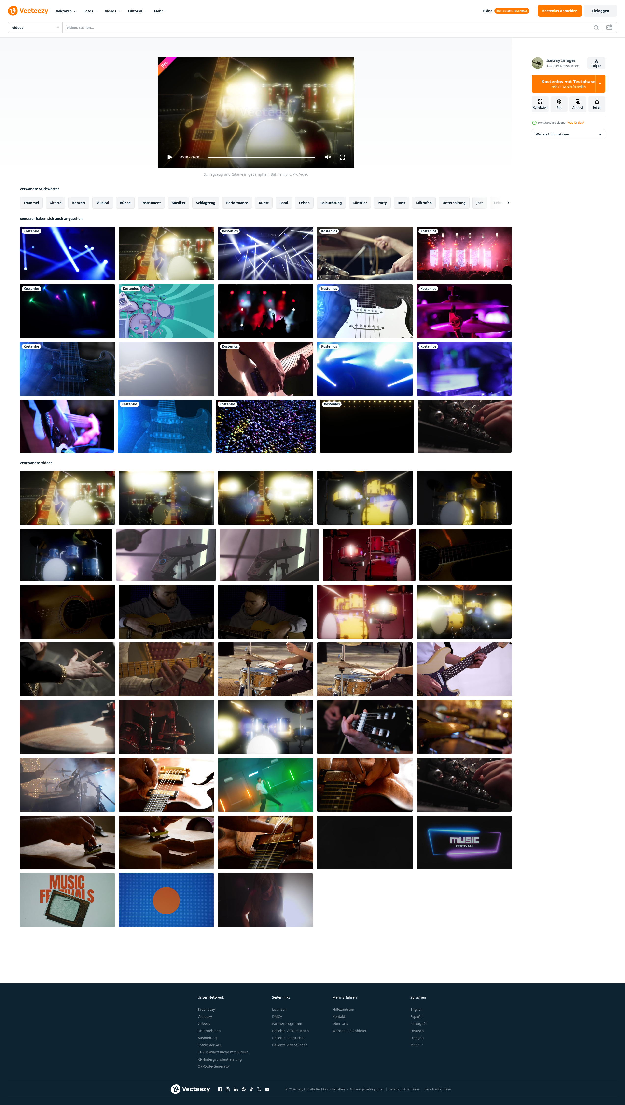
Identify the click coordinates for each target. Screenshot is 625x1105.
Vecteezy (205, 1016)
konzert (78, 202)
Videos (110, 11)
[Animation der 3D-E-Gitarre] (365, 311)
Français (417, 1038)
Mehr (158, 11)
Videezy (204, 1023)
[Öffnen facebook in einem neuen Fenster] (220, 1089)
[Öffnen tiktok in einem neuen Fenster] (251, 1089)
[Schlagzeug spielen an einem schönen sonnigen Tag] (265, 669)
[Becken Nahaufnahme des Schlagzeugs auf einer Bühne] (464, 311)
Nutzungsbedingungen (367, 1089)
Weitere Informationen (553, 134)
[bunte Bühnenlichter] (67, 311)
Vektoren (64, 11)
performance (237, 202)
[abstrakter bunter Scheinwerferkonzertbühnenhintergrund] (365, 369)
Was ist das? (575, 123)
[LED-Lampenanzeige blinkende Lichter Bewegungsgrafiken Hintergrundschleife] (367, 426)
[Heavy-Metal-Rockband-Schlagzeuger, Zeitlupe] (166, 369)
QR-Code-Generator (214, 1066)
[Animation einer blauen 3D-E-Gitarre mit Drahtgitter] (67, 369)
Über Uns (340, 1023)
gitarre (55, 202)
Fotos (88, 11)
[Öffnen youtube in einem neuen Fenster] (267, 1089)
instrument (151, 202)
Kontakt (339, 1016)
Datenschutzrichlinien (404, 1089)
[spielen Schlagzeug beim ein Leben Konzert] (464, 727)
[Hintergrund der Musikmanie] (166, 311)
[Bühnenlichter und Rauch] (67, 253)
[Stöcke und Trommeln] (365, 253)
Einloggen (600, 10)
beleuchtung (331, 202)
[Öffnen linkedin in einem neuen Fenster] (236, 1089)
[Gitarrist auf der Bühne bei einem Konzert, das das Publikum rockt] (265, 369)
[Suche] (596, 27)
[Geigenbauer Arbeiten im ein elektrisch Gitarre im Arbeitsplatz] (166, 785)
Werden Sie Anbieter (350, 1030)
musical (102, 202)
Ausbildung (207, 1038)
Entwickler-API (209, 1045)
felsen (304, 202)
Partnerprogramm (287, 1023)
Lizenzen (279, 1009)
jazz (479, 202)
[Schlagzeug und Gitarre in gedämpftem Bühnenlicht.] (166, 253)
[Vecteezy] (28, 11)
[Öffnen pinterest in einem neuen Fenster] (244, 1089)
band (283, 202)
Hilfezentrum (343, 1009)
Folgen (596, 66)
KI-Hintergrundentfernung (220, 1059)
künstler (360, 202)
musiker (178, 202)
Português (418, 1023)
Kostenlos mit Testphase (569, 84)
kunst (264, 202)
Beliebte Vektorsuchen (290, 1030)
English (416, 1009)
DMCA (277, 1016)
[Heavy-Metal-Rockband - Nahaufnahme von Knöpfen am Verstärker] (465, 426)
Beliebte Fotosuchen (289, 1038)
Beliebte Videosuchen (290, 1045)
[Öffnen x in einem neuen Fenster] (259, 1089)
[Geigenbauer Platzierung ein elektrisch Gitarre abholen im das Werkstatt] (265, 842)
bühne (125, 202)
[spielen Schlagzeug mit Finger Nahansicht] (67, 727)
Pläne (487, 10)
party (382, 202)
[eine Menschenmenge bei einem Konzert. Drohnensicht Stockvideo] (266, 426)
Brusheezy (206, 1009)
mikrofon (424, 202)
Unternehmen (209, 1030)
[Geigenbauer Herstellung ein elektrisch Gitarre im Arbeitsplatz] (67, 842)
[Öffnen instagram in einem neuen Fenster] (228, 1089)
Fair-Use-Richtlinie (437, 1089)
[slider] (261, 157)
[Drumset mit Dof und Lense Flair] (365, 498)
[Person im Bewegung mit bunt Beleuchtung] (265, 785)
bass (401, 202)
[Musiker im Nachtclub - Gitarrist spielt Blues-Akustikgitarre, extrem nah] (67, 426)
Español (416, 1016)
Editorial (135, 11)
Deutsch (417, 1030)
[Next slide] (504, 203)
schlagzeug (205, 202)
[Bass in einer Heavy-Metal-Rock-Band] (265, 900)
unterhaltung (454, 202)
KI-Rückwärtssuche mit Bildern (223, 1052)
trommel (31, 202)
